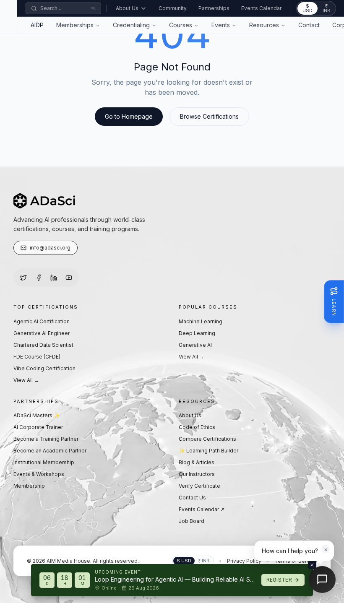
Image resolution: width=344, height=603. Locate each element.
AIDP (37, 25)
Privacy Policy (244, 561)
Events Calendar (261, 8)
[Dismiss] (312, 565)
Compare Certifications (207, 439)
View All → (26, 380)
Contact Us (192, 497)
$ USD (307, 8)
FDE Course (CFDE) (36, 356)
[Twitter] (23, 277)
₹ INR (326, 8)
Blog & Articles (196, 462)
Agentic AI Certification (41, 321)
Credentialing (131, 25)
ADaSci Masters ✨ (36, 415)
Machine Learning (200, 321)
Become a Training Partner (45, 439)
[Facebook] (38, 277)
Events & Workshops (38, 474)
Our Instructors (197, 474)
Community (173, 8)
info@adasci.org (50, 247)
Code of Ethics (197, 427)
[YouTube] (69, 277)
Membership (29, 486)
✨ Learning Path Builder (208, 450)
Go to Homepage (129, 116)
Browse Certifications (209, 116)
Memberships (75, 25)
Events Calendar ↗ (201, 509)
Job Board (191, 521)
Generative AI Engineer (41, 333)
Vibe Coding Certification (44, 368)
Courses (180, 25)
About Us (127, 8)
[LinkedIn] (53, 277)
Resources (264, 25)
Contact (309, 25)
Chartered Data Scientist (43, 345)
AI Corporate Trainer (38, 427)
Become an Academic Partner (49, 450)
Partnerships (213, 8)
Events (220, 25)
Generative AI (195, 345)
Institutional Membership (43, 462)
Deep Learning (197, 333)
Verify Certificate (199, 486)
